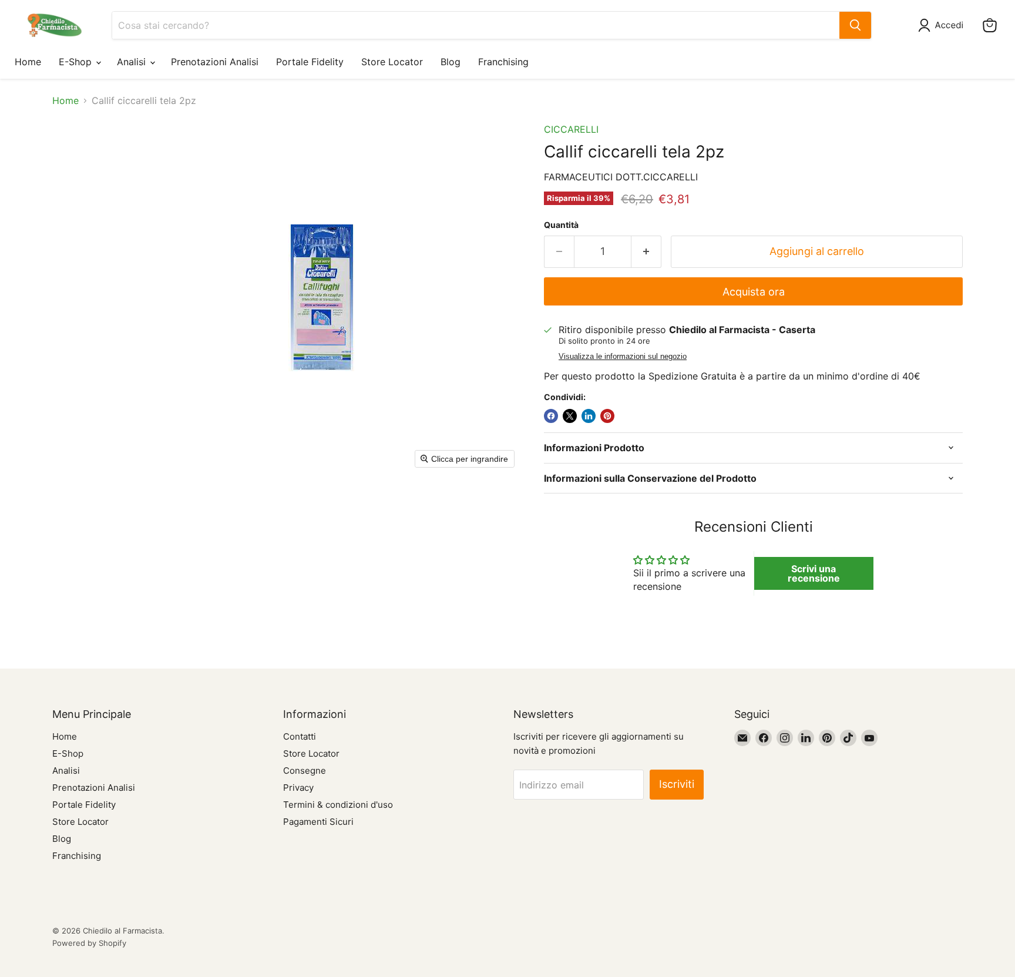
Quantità (561, 225)
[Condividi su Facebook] (551, 416)
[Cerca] (855, 25)
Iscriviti (676, 784)
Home (28, 62)
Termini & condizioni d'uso (338, 804)
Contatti (299, 736)
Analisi (133, 62)
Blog (451, 62)
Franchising (503, 62)
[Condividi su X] (570, 416)
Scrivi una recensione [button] (814, 573)
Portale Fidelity (310, 62)
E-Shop (77, 62)
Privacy (298, 787)
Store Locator (392, 62)
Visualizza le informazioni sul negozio (623, 356)
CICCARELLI (571, 129)
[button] (943, 25)
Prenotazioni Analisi (214, 62)
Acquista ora (753, 292)
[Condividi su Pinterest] (607, 416)
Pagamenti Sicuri (318, 821)
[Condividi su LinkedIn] (589, 416)
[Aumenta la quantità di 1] (646, 252)
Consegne (304, 770)
